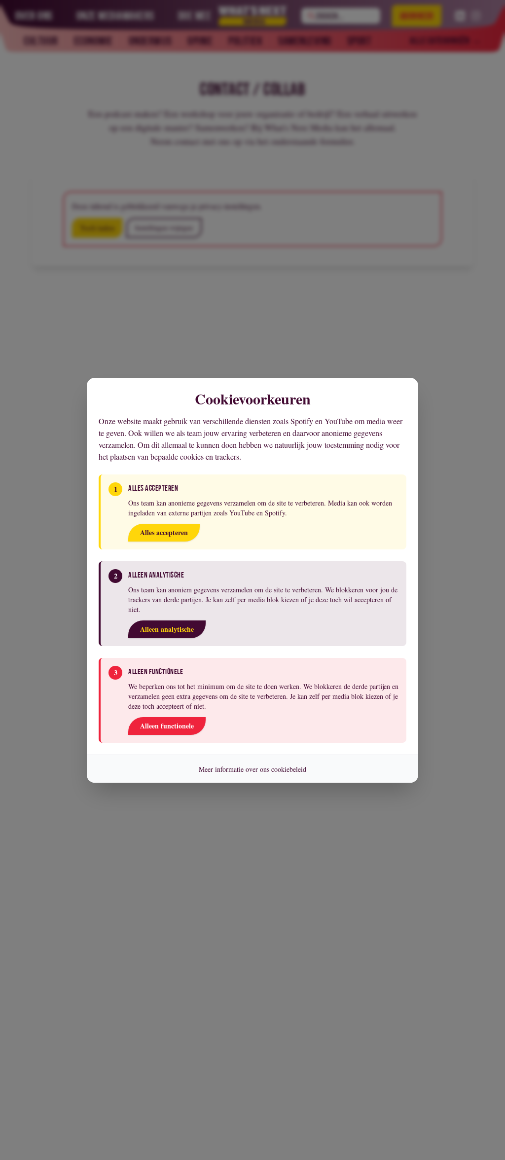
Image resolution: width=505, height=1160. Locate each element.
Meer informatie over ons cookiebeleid (252, 769)
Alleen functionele (167, 726)
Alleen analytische (167, 629)
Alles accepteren (164, 532)
